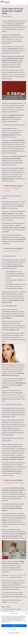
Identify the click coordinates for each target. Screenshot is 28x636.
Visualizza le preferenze (14, 632)
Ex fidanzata (7, 607)
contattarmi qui (12, 74)
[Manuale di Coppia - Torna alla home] (7, 2)
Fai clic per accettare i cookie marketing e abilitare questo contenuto (14, 97)
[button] (26, 613)
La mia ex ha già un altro (12, 251)
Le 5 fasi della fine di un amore (14, 483)
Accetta (14, 625)
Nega (14, 629)
